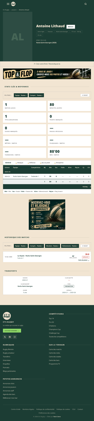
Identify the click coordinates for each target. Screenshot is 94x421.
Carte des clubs (54, 353)
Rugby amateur (8, 353)
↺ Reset (85, 95)
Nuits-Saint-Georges (25, 286)
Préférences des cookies (47, 413)
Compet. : (36, 95)
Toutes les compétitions (57, 336)
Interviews (7, 360)
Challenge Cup (54, 333)
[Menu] (8, 4)
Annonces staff (8, 391)
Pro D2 (51, 322)
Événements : (70, 246)
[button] (47, 256)
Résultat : (52, 246)
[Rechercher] (85, 4)
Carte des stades (55, 356)
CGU (73, 409)
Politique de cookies (63, 409)
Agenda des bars (9, 394)
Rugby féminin (8, 349)
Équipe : (20, 95)
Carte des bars (54, 360)
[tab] (8, 162)
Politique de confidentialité (45, 409)
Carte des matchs (55, 349)
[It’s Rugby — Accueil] (7, 316)
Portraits (6, 367)
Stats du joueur (83, 260)
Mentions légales (28, 409)
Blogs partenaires (9, 371)
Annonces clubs (8, 383)
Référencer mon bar (10, 398)
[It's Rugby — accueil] (13, 4)
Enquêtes (6, 364)
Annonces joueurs (9, 387)
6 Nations (52, 326)
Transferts (6, 356)
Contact (80, 409)
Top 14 (51, 318)
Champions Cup (55, 329)
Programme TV (54, 364)
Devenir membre (12, 331)
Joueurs (14, 10)
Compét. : (36, 246)
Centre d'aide (15, 409)
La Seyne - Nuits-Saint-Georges (30, 256)
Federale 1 (21, 258)
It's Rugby (6, 10)
